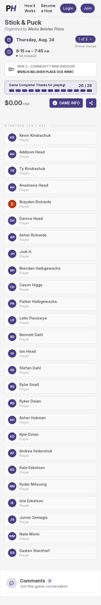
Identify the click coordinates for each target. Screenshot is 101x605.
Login (68, 8)
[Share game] (91, 103)
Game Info (69, 103)
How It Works (30, 8)
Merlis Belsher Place (46, 29)
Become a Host (48, 8)
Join (88, 8)
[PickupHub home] (11, 8)
